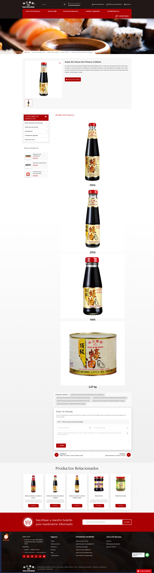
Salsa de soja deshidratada (84, 552)
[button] (134, 491)
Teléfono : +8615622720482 (31, 549)
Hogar (28, 52)
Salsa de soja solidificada (37, 155)
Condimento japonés (31, 135)
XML (76, 567)
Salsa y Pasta (65, 52)
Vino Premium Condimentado (84, 555)
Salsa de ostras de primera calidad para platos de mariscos (110, 397)
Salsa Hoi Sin (99, 496)
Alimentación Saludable (113, 544)
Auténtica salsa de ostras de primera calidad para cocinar (73, 400)
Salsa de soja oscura (82, 541)
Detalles (33, 505)
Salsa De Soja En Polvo (39, 163)
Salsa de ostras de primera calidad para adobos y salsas (108, 400)
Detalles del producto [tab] (64, 115)
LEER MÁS (35, 158)
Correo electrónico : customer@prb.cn (35, 552)
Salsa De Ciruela (120, 496)
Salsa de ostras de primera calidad (72, 421)
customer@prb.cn (74, 5)
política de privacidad (84, 567)
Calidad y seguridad (92, 11)
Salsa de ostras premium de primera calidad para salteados (73, 397)
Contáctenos (55, 555)
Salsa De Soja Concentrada (37, 172)
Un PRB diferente (113, 11)
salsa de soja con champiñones (85, 544)
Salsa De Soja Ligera (82, 547)
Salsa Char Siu (142, 496)
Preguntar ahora (74, 79)
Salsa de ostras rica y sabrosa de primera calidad (71, 403)
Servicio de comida (53, 52)
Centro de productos (33, 11)
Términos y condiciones (100, 567)
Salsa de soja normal (31, 127)
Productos (54, 547)
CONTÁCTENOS (123, 16)
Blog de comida (111, 547)
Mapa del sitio (69, 567)
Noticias (53, 549)
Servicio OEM (52, 11)
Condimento (29, 131)
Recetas (108, 541)
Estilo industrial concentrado (34, 123)
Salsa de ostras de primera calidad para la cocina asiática (87, 394)
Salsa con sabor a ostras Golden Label (77, 497)
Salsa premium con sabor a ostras (33, 497)
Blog (52, 552)
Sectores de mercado (70, 11)
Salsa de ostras (30, 139)
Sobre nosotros (55, 544)
